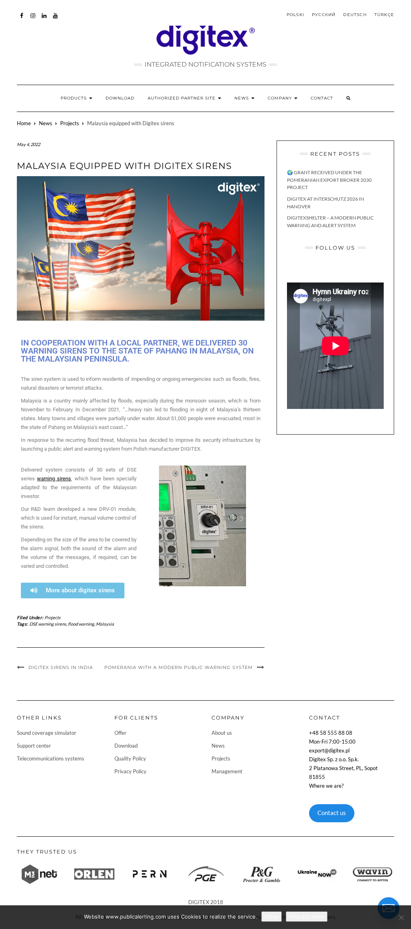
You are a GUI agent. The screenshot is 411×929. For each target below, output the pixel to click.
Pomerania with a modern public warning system (178, 667)
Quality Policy (130, 758)
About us (222, 733)
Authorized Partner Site (182, 98)
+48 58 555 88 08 (330, 733)
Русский (324, 14)
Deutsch (354, 14)
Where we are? (326, 786)
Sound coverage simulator (46, 733)
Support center (34, 745)
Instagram (33, 19)
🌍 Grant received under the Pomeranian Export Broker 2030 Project (329, 179)
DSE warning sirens (47, 623)
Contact (322, 98)
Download (120, 98)
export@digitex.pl (329, 750)
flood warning (81, 623)
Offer (120, 733)
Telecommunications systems (50, 758)
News (242, 98)
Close (272, 916)
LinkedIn (44, 19)
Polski (295, 14)
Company (280, 98)
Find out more (306, 916)
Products (74, 98)
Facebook (22, 19)
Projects (69, 123)
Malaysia (105, 623)
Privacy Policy (130, 771)
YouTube (56, 19)
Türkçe (384, 14)
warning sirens (54, 479)
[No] (401, 917)
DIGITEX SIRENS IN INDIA (60, 667)
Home (24, 123)
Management (227, 771)
